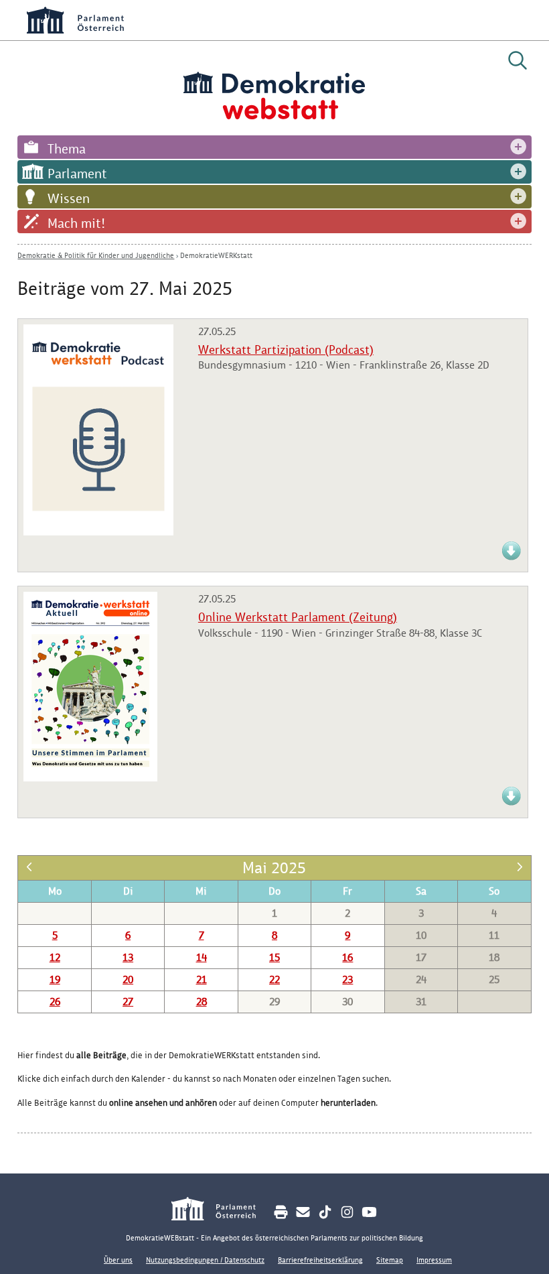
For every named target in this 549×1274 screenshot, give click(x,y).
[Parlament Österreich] (220, 1210)
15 (274, 957)
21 (201, 979)
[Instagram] (347, 1212)
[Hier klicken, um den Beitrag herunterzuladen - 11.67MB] (90, 777)
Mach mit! (76, 223)
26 (55, 1001)
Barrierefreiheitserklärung (320, 1260)
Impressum (434, 1260)
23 (347, 979)
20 (128, 979)
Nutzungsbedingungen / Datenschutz (205, 1260)
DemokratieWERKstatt (216, 255)
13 (128, 957)
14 (201, 957)
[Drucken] (280, 1212)
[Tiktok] (325, 1212)
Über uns (118, 1260)
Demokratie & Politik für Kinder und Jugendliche (95, 255)
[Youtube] (369, 1212)
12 (55, 957)
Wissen (69, 198)
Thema (67, 148)
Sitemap (389, 1260)
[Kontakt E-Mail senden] (303, 1212)
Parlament (77, 173)
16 (347, 957)
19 (55, 979)
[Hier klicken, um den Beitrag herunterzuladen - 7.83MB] (511, 558)
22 (274, 979)
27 (128, 1001)
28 (201, 1001)
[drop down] (518, 147)
